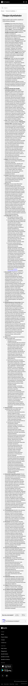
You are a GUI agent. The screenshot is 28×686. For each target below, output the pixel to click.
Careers (3, 640)
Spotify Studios (4, 654)
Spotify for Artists (5, 656)
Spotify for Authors (5, 659)
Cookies (16, 684)
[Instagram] (6, 675)
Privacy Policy (12, 684)
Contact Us (3, 642)
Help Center (4, 648)
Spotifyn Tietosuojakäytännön (13, 269)
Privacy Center (6, 684)
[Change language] (23, 2)
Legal (2, 684)
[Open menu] (26, 2)
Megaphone (4, 651)
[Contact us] (25, 621)
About (2, 634)
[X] (2, 675)
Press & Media (4, 637)
